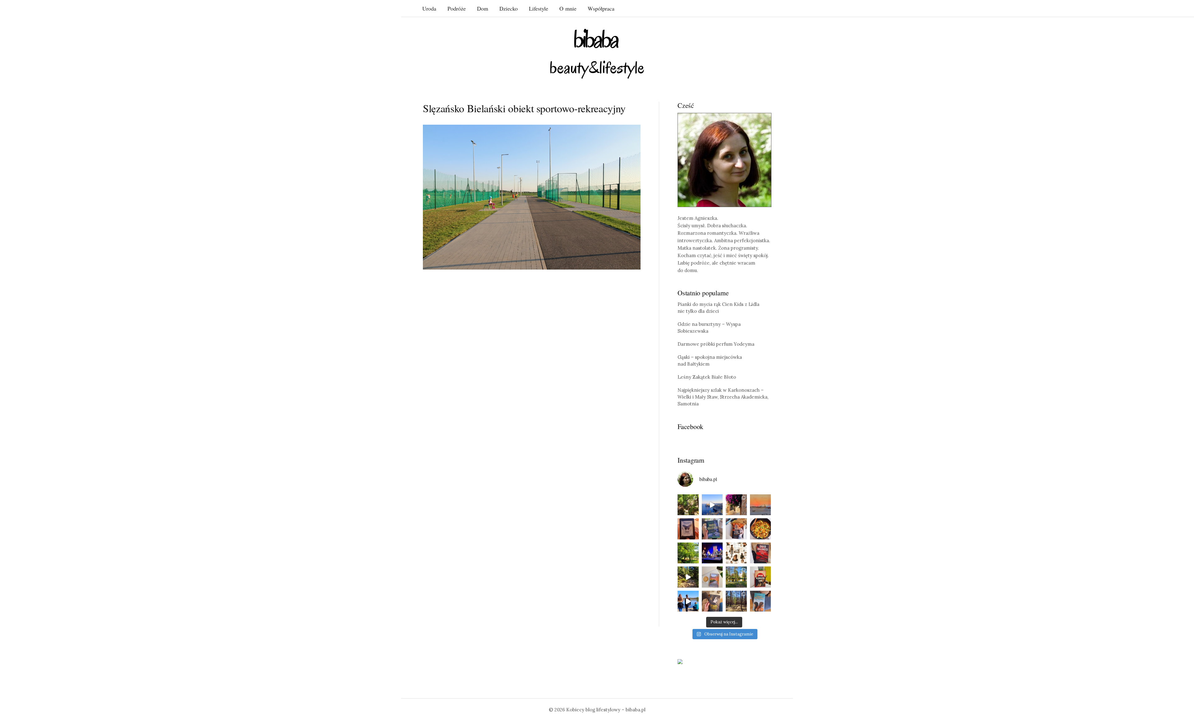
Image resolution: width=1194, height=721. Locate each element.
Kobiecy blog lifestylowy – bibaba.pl (606, 710)
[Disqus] (532, 371)
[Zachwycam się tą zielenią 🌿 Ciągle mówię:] (688, 553)
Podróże (456, 8)
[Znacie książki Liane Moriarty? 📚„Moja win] (760, 601)
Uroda (429, 8)
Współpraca (601, 8)
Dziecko (508, 8)
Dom (482, 8)
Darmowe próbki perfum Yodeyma (716, 344)
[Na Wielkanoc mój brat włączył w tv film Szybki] (736, 601)
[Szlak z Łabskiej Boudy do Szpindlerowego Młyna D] (688, 577)
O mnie (567, 8)
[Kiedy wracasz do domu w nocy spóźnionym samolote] (760, 504)
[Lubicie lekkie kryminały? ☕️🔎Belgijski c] (712, 577)
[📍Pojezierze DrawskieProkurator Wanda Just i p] (736, 528)
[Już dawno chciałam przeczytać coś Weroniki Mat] (688, 528)
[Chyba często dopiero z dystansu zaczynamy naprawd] (688, 601)
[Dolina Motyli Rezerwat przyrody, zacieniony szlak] (688, 504)
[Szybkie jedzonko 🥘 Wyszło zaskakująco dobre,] (760, 528)
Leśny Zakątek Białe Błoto (707, 377)
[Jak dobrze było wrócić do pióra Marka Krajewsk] (712, 528)
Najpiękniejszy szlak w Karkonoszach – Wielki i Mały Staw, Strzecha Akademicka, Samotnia (723, 397)
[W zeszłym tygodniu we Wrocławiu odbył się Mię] (712, 553)
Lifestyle (538, 8)
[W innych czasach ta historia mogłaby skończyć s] (712, 601)
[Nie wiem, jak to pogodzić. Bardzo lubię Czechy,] (736, 577)
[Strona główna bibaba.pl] (597, 53)
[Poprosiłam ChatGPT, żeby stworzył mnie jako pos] (736, 553)
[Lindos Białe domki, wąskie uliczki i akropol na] (736, 504)
